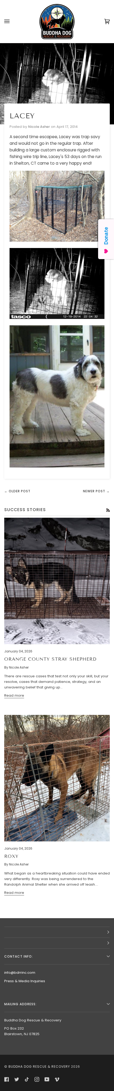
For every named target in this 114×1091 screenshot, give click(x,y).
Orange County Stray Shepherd (50, 659)
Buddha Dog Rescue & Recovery (39, 1066)
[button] (57, 932)
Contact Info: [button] (18, 956)
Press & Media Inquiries (24, 981)
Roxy (11, 856)
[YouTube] (47, 1079)
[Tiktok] (26, 1079)
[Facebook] (6, 1079)
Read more (14, 695)
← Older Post (17, 491)
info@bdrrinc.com (19, 972)
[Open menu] (12, 21)
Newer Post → (96, 491)
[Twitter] (16, 1079)
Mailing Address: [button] (20, 1004)
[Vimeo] (57, 1079)
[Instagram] (36, 1079)
